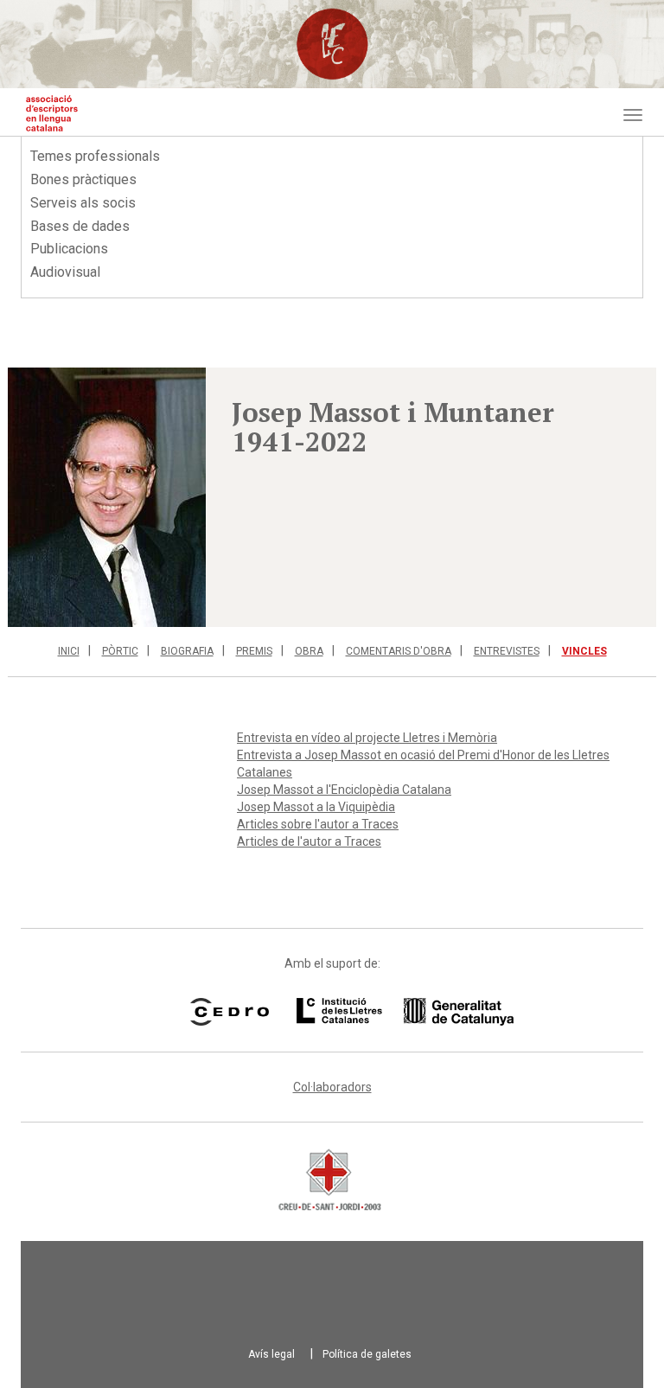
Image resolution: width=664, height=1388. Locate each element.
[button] (107, 497)
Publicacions (69, 248)
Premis (254, 651)
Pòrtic (120, 651)
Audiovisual (65, 272)
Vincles (584, 651)
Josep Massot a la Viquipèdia (316, 807)
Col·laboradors (332, 1087)
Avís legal (271, 1354)
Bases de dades (80, 226)
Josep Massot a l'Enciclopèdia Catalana (344, 789)
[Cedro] (229, 1012)
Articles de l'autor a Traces (309, 841)
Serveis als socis (83, 203)
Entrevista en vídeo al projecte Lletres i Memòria (367, 738)
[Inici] (52, 113)
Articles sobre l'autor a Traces (318, 824)
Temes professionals (95, 156)
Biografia (187, 651)
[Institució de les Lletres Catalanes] (383, 1012)
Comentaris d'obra (398, 651)
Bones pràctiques (83, 179)
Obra (309, 651)
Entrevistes (507, 651)
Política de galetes (367, 1354)
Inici (69, 651)
